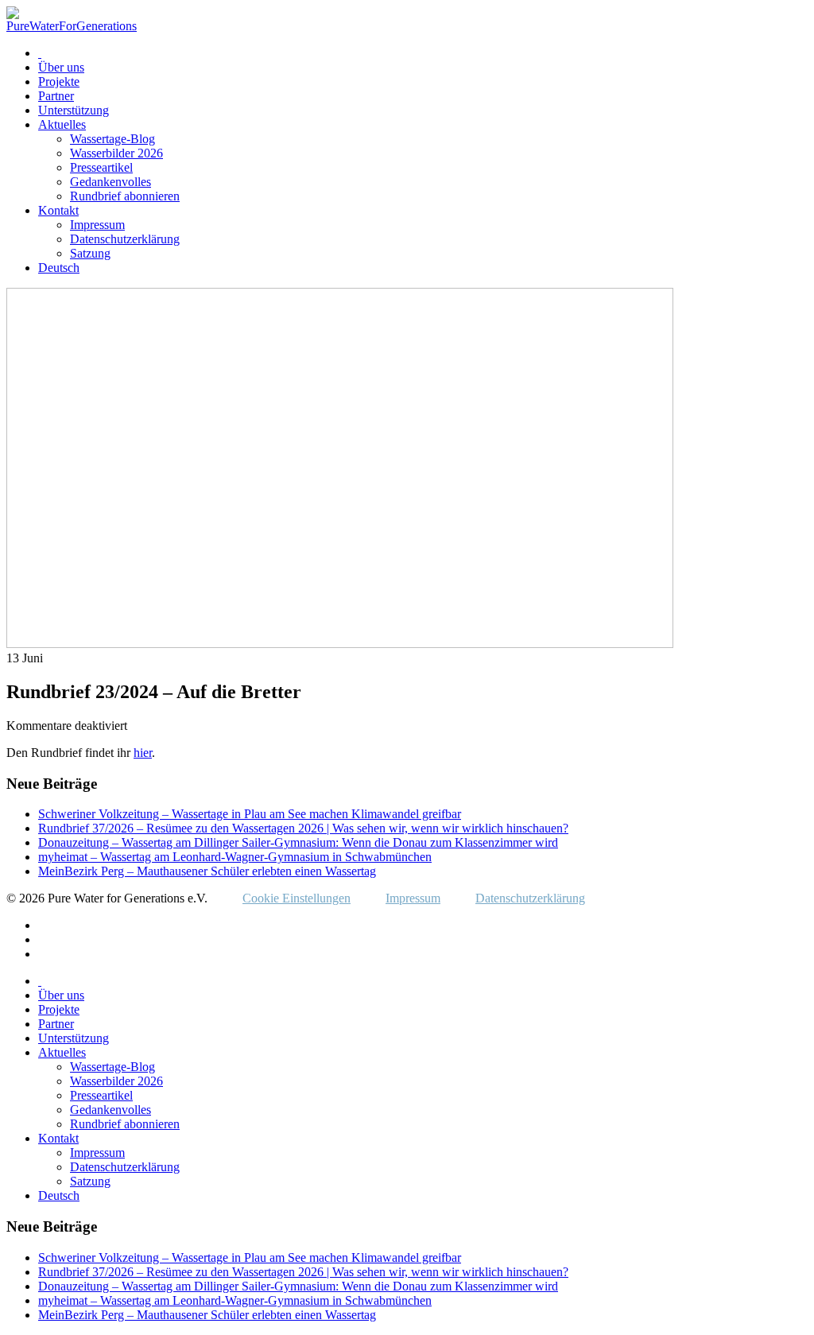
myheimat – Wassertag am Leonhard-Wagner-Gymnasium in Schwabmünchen (235, 856)
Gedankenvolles (110, 181)
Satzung (90, 253)
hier (143, 752)
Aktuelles (62, 124)
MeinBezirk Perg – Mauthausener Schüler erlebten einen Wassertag (207, 871)
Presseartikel (101, 167)
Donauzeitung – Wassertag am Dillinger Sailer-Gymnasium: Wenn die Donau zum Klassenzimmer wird (298, 842)
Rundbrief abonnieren (125, 196)
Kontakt (58, 210)
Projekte (58, 81)
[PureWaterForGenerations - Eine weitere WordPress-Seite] (71, 26)
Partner (56, 96)
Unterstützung (73, 110)
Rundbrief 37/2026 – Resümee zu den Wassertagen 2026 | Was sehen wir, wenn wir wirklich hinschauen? (303, 828)
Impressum (97, 224)
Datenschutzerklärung (125, 239)
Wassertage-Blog (112, 139)
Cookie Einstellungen (296, 898)
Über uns (61, 67)
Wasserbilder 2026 (116, 153)
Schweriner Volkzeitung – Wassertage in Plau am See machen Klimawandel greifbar (249, 814)
